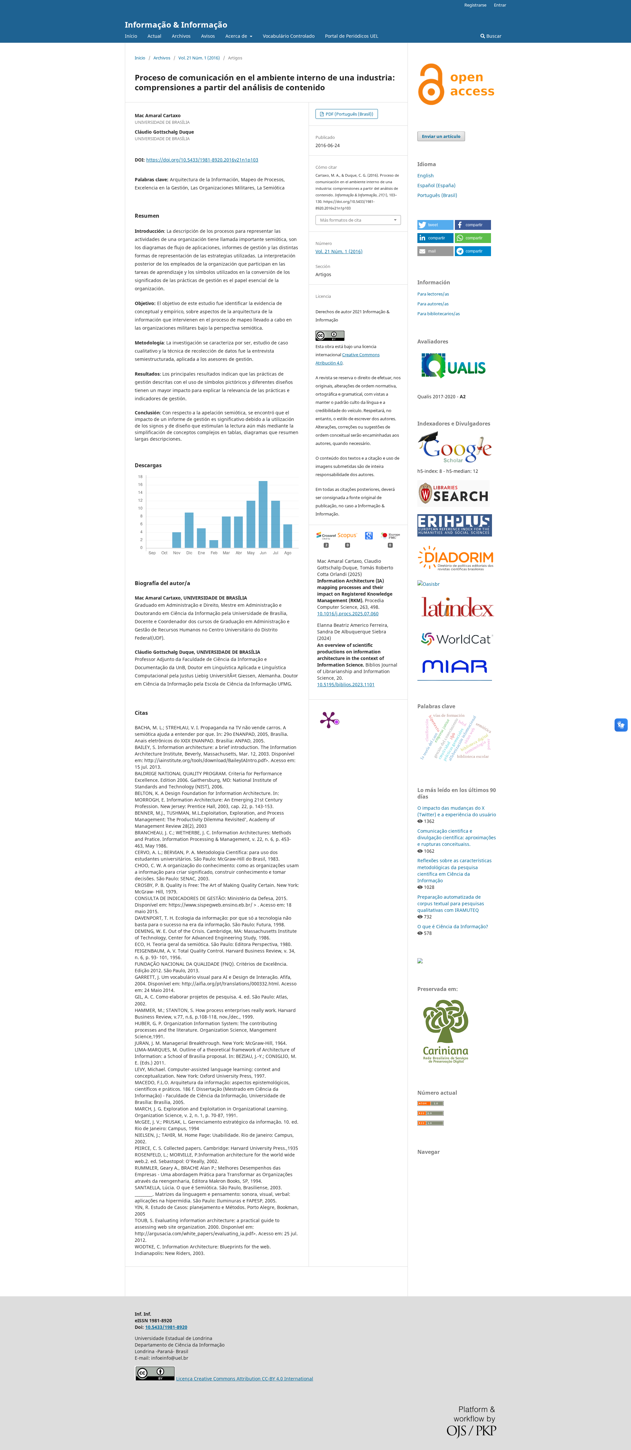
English (425, 175)
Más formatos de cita (340, 220)
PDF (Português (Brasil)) (349, 114)
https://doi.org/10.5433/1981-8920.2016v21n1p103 (202, 160)
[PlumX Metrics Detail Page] (328, 719)
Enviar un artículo (441, 136)
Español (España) (436, 185)
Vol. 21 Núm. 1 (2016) (199, 58)
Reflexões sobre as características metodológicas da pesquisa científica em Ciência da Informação (454, 870)
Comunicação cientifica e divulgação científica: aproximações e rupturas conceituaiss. (456, 837)
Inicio (140, 58)
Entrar (500, 5)
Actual (154, 36)
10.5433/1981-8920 (166, 1327)
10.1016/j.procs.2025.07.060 (348, 613)
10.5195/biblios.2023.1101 (346, 684)
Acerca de (236, 36)
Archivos (181, 36)
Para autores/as (433, 304)
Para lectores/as (433, 294)
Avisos (208, 36)
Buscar (493, 36)
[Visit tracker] (420, 961)
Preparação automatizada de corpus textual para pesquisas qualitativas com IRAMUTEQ (450, 903)
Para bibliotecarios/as (438, 314)
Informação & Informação (176, 24)
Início (131, 36)
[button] (435, 225)
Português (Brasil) (437, 195)
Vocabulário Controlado (289, 36)
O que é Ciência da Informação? (452, 926)
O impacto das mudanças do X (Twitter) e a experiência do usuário (456, 811)
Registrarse (475, 5)
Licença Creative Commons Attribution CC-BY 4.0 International (244, 1378)
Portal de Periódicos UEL (351, 36)
